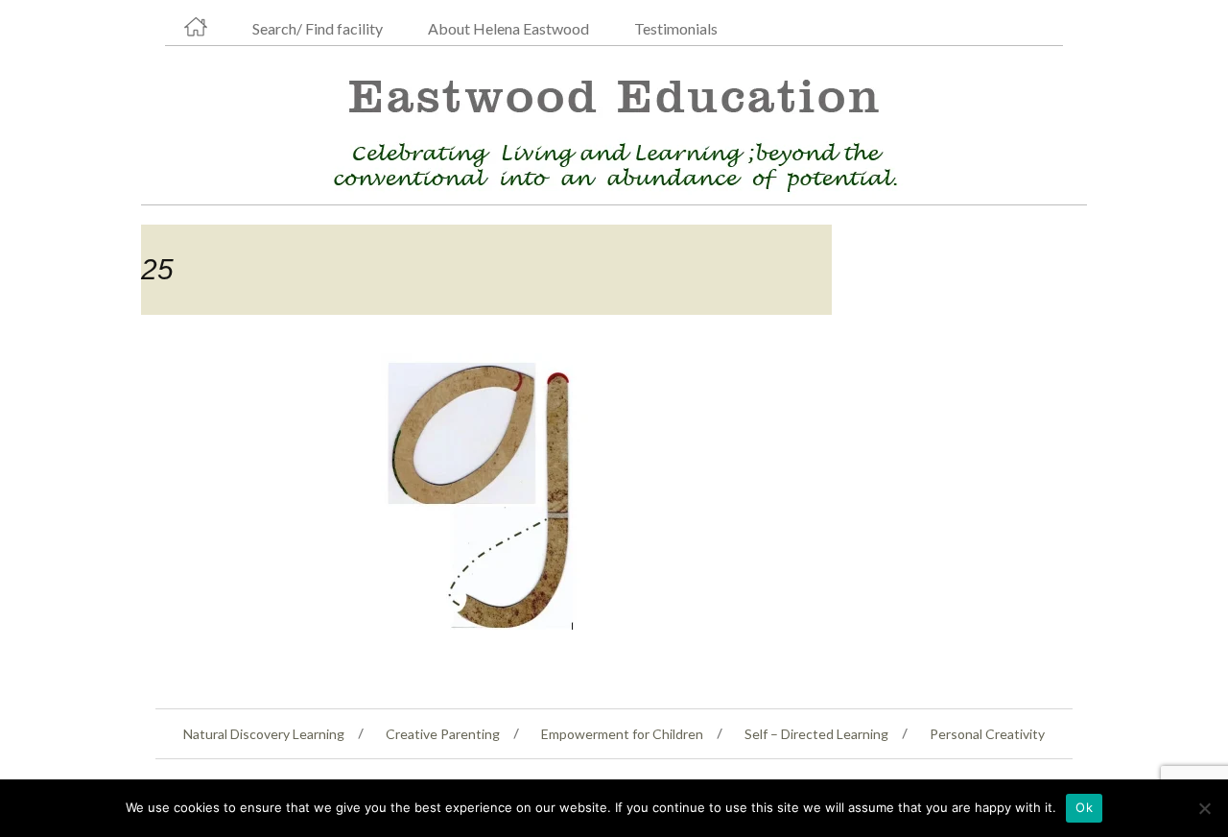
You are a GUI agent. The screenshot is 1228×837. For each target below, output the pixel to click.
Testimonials (676, 28)
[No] (1204, 808)
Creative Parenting (443, 734)
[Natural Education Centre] (606, 130)
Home (195, 26)
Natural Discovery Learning (263, 734)
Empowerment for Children (622, 734)
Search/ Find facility (317, 28)
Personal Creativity (987, 734)
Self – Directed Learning (816, 734)
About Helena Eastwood (508, 28)
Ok (1084, 807)
